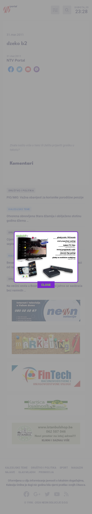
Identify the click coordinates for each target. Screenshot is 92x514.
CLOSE (46, 285)
